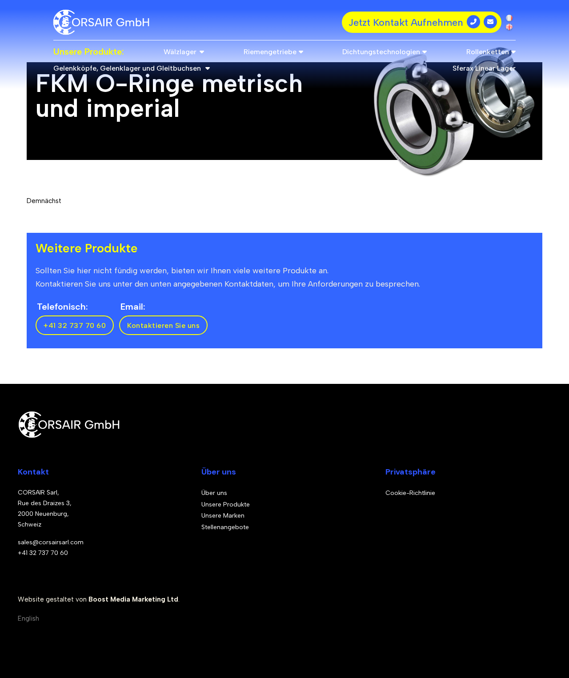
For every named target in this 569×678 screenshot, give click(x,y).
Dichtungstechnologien (381, 52)
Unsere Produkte (225, 504)
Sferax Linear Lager (484, 68)
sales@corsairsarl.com (51, 542)
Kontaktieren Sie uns (163, 325)
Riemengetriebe (270, 52)
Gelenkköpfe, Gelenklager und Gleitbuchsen (127, 68)
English (28, 618)
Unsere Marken (222, 515)
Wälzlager (180, 52)
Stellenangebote (225, 527)
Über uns (214, 493)
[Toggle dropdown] (202, 51)
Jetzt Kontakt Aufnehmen (406, 22)
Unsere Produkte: (88, 51)
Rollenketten (487, 52)
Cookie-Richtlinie (410, 493)
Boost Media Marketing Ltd (133, 599)
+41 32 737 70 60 (75, 325)
